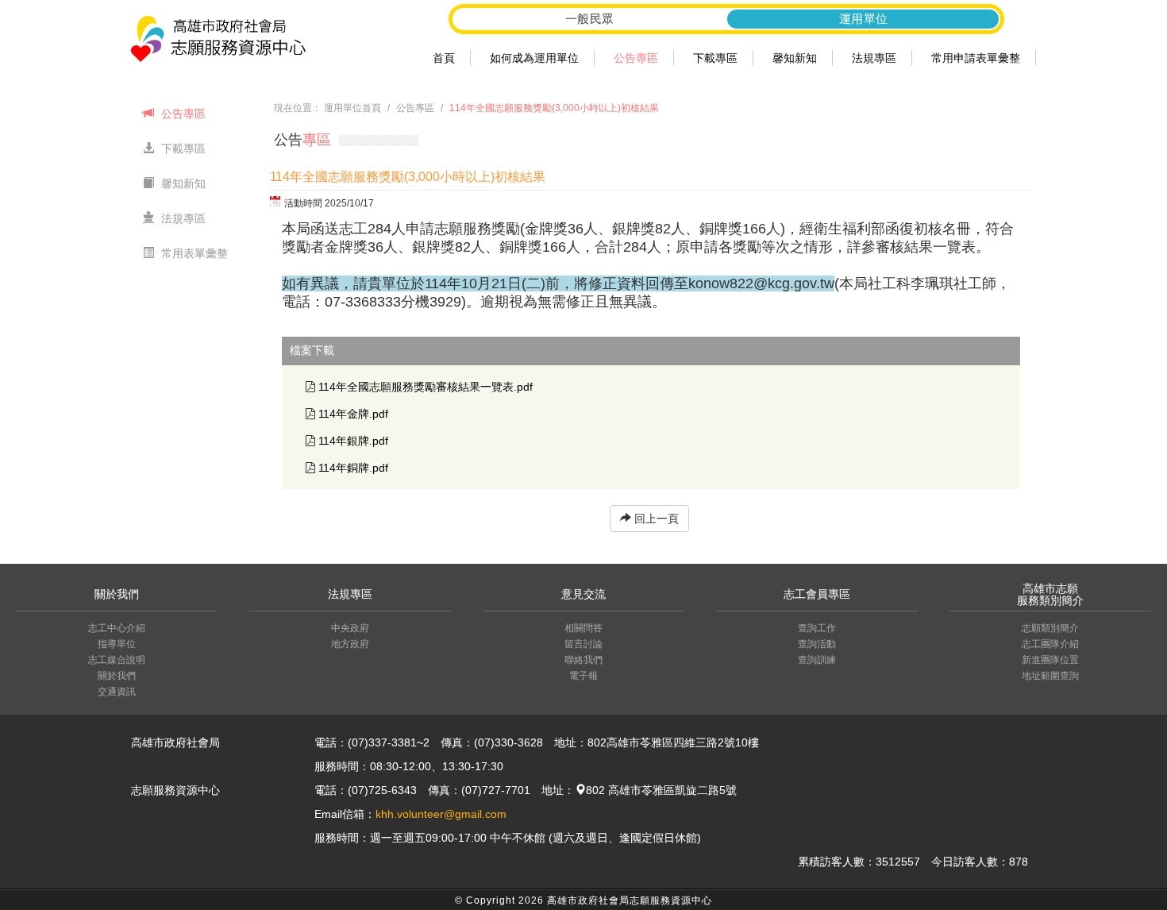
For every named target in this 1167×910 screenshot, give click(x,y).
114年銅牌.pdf (353, 467)
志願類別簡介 (1050, 628)
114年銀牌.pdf (353, 440)
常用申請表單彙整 (975, 58)
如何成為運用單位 (534, 58)
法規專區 (874, 58)
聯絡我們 (583, 659)
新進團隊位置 (1050, 659)
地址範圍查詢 (1050, 675)
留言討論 (583, 644)
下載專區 (715, 58)
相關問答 (583, 628)
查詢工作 (817, 628)
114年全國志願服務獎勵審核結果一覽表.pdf (425, 386)
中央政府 (350, 628)
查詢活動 (817, 644)
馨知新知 (794, 58)
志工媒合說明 (116, 659)
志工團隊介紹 (1050, 644)
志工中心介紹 (116, 628)
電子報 (583, 675)
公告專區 (636, 58)
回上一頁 (655, 518)
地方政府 (350, 644)
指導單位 (117, 644)
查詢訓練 (817, 659)
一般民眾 (589, 18)
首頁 (444, 58)
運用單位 (863, 18)
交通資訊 (117, 691)
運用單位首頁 (352, 108)
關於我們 (117, 675)
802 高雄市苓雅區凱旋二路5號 (661, 790)
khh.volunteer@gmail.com (441, 814)
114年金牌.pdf (353, 413)
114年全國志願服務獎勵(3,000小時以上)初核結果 (554, 108)
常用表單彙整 (193, 253)
